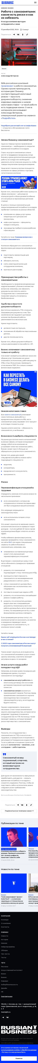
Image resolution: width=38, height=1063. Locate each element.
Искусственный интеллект (12, 970)
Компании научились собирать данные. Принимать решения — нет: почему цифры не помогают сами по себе (13, 854)
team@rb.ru (5, 1012)
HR (2, 992)
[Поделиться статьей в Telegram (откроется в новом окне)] (14, 34)
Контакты (5, 927)
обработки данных (29, 1050)
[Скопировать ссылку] (27, 34)
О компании (6, 923)
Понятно (19, 1058)
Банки (3, 974)
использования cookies (10, 1050)
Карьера (4, 981)
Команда (4, 920)
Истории (4, 939)
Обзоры (4, 950)
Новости (4, 936)
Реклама (4, 966)
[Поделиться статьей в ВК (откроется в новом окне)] (18, 34)
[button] (35, 2)
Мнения (4, 8)
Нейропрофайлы (8, 947)
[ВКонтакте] (7, 1017)
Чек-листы (5, 954)
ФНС (10, 542)
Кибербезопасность (9, 984)
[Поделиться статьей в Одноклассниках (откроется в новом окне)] (23, 34)
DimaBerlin (27, 795)
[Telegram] (3, 1017)
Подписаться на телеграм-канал (18, 811)
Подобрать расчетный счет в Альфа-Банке (18, 125)
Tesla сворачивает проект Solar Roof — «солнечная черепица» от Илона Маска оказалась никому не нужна (12, 900)
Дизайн (4, 988)
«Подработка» (8, 118)
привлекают (7, 86)
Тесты (3, 957)
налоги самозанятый (13, 414)
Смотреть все (6, 996)
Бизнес (11, 8)
